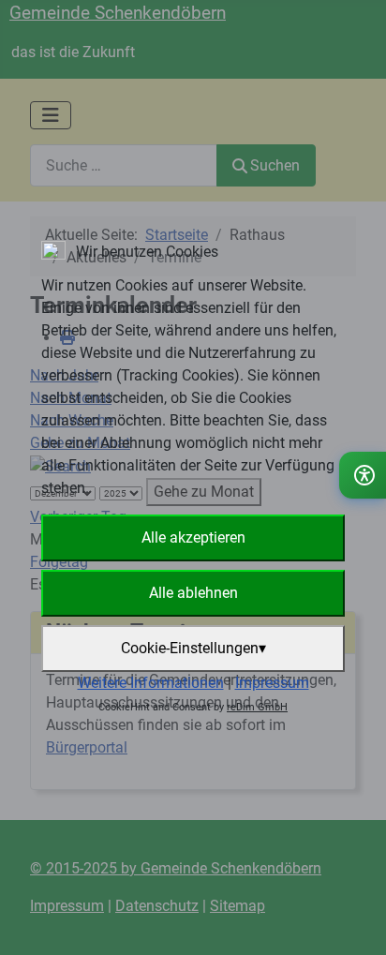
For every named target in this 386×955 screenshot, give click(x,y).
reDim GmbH (257, 707)
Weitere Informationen (151, 683)
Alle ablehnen (193, 593)
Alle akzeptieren (193, 537)
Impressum (272, 683)
